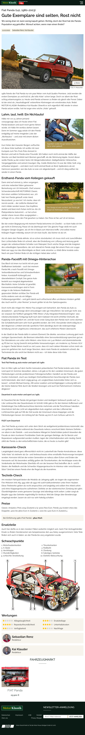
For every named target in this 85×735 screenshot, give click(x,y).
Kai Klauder (20, 649)
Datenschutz (6, 715)
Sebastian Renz (22, 637)
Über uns (5, 718)
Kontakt (39, 715)
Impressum (19, 715)
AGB (29, 715)
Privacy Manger (36, 718)
